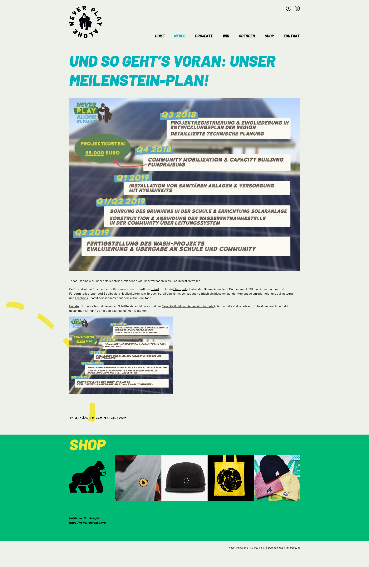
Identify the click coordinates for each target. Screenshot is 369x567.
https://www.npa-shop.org (87, 522)
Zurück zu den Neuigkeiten (100, 418)
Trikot (155, 289)
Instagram (288, 293)
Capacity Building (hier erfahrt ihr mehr (188, 306)
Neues (179, 36)
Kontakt (291, 36)
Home (160, 36)
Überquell (180, 289)
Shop (269, 36)
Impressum (293, 547)
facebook (288, 8)
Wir (226, 36)
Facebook (81, 298)
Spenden (247, 36)
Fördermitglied (79, 293)
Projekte (204, 36)
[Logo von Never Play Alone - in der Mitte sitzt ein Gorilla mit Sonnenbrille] (85, 22)
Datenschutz (275, 547)
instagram (297, 8)
